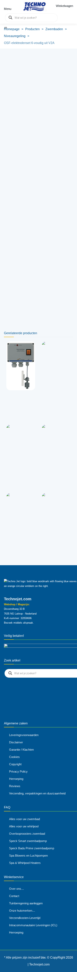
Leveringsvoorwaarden (23, 735)
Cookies (14, 757)
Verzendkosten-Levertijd (24, 918)
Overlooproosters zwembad (27, 833)
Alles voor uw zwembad (24, 819)
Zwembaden (54, 29)
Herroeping (16, 778)
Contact (14, 896)
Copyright (15, 764)
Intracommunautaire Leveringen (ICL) (33, 925)
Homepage (12, 29)
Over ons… (16, 888)
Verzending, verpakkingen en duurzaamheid (37, 793)
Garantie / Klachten (21, 749)
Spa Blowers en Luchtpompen (28, 855)
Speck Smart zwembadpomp (28, 841)
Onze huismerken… (22, 910)
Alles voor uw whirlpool (23, 826)
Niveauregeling (14, 36)
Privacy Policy (18, 771)
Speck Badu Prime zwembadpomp (31, 848)
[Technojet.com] (33, 6)
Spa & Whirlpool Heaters (25, 862)
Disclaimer (16, 742)
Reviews (14, 786)
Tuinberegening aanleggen (26, 903)
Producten (32, 29)
